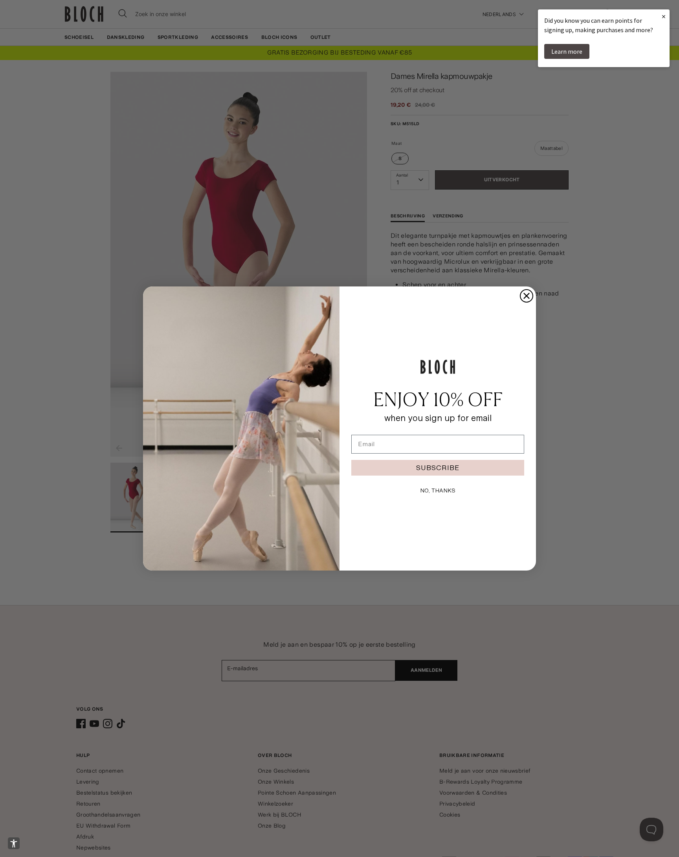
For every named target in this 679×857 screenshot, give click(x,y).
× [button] (664, 16)
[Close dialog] (526, 296)
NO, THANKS (437, 490)
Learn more (566, 51)
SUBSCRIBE (437, 467)
